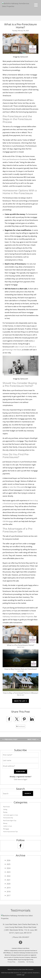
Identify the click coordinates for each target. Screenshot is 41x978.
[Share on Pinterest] (24, 719)
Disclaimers (36, 972)
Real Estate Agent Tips (9, 820)
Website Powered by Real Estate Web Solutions (20, 969)
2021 (8, 880)
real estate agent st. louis (10, 815)
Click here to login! (20, 779)
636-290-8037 (24, 937)
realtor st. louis (7, 826)
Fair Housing (29, 962)
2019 (8, 888)
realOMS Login (21, 974)
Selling (5, 809)
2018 (8, 891)
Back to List (20, 701)
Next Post (32, 739)
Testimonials (20, 910)
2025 (8, 864)
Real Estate (6, 807)
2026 (8, 860)
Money (5, 823)
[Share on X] (17, 719)
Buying (5, 812)
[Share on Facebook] (9, 719)
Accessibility (21, 962)
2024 (8, 868)
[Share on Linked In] (32, 719)
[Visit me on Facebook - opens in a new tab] (20, 846)
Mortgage (6, 829)
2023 (8, 872)
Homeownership (8, 818)
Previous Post (10, 739)
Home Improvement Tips (10, 831)
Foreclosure (21, 726)
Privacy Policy (11, 962)
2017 (8, 895)
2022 (8, 876)
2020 (8, 884)
